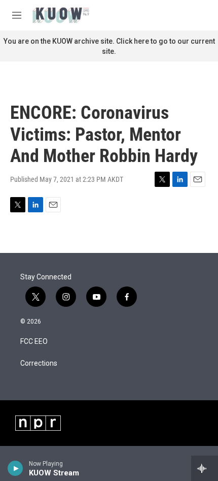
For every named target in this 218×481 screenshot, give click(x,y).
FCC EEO (34, 341)
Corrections (38, 363)
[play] (15, 468)
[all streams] (204, 468)
